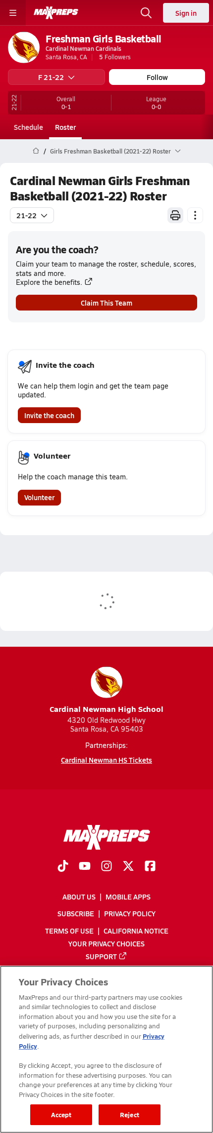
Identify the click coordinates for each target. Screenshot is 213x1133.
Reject (129, 1114)
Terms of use (69, 931)
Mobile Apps (128, 897)
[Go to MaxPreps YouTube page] (85, 867)
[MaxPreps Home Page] (36, 151)
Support (101, 956)
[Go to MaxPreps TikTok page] (63, 867)
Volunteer (39, 497)
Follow (157, 77)
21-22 (26, 215)
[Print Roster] (175, 215)
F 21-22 (51, 77)
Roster (65, 127)
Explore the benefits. (49, 282)
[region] (106, 1049)
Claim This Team (106, 303)
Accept (61, 1114)
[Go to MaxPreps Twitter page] (128, 867)
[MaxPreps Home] (56, 12)
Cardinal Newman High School (106, 708)
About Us (79, 897)
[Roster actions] (195, 215)
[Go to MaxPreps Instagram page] (106, 867)
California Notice (136, 931)
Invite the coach (49, 415)
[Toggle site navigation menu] (13, 13)
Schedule (28, 127)
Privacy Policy (130, 914)
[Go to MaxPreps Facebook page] (150, 867)
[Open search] (146, 13)
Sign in (186, 13)
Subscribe (75, 914)
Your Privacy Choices (106, 943)
